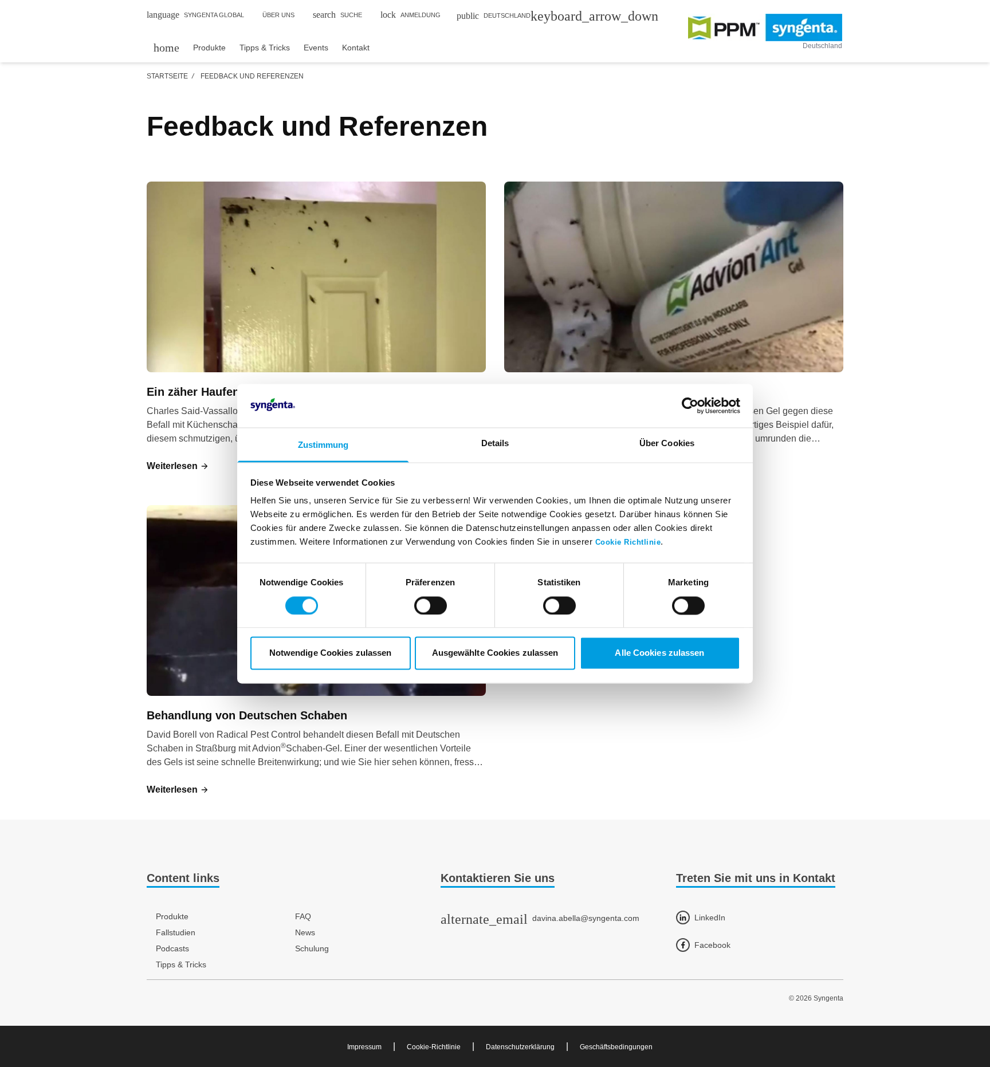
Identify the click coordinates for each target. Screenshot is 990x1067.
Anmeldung (410, 14)
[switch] (430, 605)
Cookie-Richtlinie (434, 1047)
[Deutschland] (765, 27)
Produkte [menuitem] (209, 47)
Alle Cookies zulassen (659, 653)
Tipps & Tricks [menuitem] (264, 47)
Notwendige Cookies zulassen (330, 653)
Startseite (167, 76)
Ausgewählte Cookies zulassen (495, 653)
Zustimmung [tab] (323, 445)
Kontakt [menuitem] (356, 47)
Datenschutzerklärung (520, 1047)
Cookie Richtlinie (628, 543)
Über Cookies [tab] (666, 443)
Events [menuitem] (316, 47)
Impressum (364, 1047)
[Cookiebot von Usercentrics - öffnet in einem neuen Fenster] (690, 405)
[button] (178, 466)
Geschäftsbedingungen (616, 1047)
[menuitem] (166, 47)
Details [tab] (495, 443)
